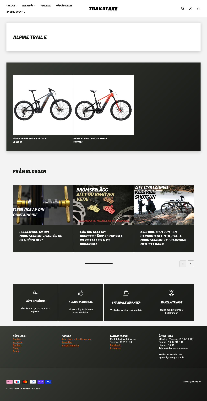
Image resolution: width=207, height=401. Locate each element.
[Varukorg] (199, 8)
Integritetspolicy (70, 345)
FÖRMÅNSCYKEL (64, 5)
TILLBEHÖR (27, 5)
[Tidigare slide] (183, 263)
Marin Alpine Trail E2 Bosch (30, 138)
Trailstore (17, 388)
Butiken (17, 345)
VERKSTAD (45, 5)
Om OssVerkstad (17, 341)
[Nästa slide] (191, 263)
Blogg (16, 348)
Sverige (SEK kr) (190, 381)
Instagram (115, 348)
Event (16, 351)
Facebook (115, 345)
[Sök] (183, 8)
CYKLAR (10, 5)
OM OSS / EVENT (14, 11)
